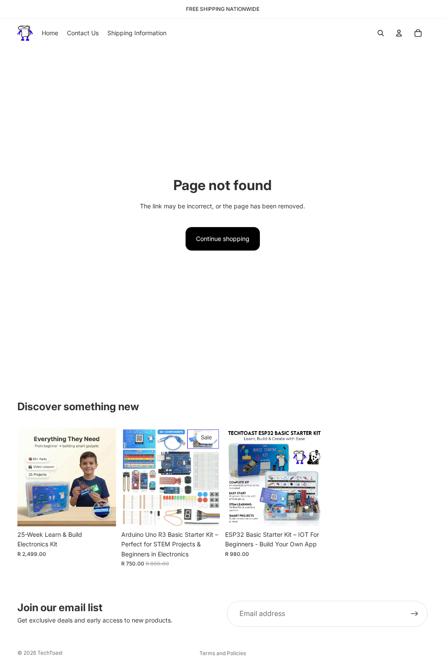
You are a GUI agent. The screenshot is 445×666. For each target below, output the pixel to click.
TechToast (50, 652)
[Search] (380, 33)
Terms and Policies (222, 653)
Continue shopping (222, 238)
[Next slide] (106, 476)
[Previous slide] (27, 476)
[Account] (398, 33)
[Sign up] (414, 614)
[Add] (102, 513)
